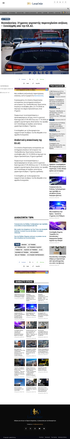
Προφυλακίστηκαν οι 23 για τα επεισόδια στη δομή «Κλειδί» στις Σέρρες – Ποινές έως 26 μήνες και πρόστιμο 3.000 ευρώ (31, 333)
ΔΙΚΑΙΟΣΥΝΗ (30, 327)
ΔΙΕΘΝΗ (29, 346)
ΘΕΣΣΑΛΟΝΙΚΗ (34, 252)
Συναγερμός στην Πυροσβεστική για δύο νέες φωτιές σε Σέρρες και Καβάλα (43, 314)
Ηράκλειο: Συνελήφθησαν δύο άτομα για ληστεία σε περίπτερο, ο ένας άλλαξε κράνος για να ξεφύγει (31, 297)
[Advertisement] (31, 198)
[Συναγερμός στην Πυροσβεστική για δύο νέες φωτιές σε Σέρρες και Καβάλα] (43, 307)
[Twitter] (30, 428)
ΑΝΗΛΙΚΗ (24, 244)
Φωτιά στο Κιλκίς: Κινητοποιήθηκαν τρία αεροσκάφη (19, 389)
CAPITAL (41, 291)
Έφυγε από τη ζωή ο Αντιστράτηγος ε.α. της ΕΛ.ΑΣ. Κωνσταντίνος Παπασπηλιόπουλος (43, 389)
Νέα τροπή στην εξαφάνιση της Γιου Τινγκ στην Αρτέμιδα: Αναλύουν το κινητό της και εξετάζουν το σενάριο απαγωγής (31, 231)
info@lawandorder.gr (38, 424)
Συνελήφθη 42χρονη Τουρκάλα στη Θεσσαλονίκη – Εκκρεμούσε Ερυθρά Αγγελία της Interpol (18, 333)
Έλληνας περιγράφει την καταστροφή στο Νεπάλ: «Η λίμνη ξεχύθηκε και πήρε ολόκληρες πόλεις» (43, 351)
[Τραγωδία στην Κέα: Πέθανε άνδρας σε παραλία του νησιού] (43, 362)
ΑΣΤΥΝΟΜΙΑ (6, 19)
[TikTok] (63, 2)
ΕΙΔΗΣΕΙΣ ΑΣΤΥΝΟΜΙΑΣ (30, 250)
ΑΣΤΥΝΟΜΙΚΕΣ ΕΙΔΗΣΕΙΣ (34, 247)
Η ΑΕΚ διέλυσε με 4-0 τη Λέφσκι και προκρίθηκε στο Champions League (19, 295)
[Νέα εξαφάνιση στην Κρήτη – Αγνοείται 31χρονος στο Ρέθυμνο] (31, 307)
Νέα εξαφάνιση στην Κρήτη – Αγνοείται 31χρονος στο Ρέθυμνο (31, 314)
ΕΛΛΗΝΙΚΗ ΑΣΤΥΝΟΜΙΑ (21, 252)
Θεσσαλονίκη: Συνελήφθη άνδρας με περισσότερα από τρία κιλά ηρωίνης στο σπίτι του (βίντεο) (43, 333)
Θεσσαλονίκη (38, 96)
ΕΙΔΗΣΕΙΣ (41, 310)
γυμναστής (18, 250)
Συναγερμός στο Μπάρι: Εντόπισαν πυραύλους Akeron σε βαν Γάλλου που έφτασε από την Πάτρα (31, 352)
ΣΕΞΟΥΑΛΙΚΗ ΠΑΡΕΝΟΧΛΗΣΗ (35, 255)
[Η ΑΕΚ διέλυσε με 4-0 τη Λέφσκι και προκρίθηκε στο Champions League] (19, 289)
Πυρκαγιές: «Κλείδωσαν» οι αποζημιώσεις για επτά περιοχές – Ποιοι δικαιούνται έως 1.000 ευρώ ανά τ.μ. (43, 297)
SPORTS (17, 291)
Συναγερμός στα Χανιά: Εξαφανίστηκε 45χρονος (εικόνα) (31, 389)
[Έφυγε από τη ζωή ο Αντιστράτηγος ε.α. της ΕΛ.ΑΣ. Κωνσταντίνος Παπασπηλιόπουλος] (43, 382)
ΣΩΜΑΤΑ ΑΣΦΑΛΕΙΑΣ (42, 384)
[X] (65, 2)
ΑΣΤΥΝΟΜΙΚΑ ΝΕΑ (20, 247)
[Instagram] (57, 2)
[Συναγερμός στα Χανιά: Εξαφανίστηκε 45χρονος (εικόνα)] (31, 382)
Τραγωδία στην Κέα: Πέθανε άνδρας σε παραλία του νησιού (42, 369)
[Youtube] (39, 428)
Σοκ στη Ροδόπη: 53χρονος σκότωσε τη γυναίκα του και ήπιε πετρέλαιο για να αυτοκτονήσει (30, 237)
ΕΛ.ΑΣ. (41, 250)
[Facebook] (55, 2)
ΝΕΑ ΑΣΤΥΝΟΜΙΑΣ (20, 255)
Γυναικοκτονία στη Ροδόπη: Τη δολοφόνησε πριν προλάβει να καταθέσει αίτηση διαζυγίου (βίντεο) (31, 224)
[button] (68, 9)
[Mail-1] (44, 428)
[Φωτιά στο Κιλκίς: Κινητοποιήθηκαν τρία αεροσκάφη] (19, 382)
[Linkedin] (60, 2)
